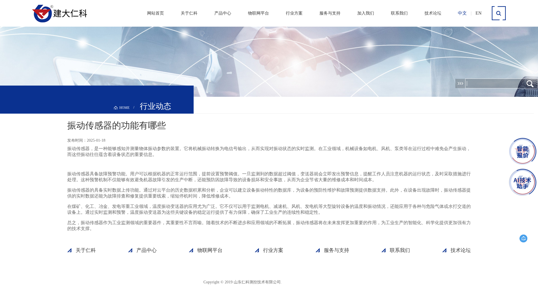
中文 (462, 13)
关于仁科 (189, 13)
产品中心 (222, 13)
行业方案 (294, 13)
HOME (124, 108)
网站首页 (155, 13)
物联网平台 (258, 13)
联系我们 (399, 13)
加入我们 (365, 13)
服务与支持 (329, 13)
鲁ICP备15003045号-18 (309, 281)
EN (479, 13)
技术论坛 (433, 13)
